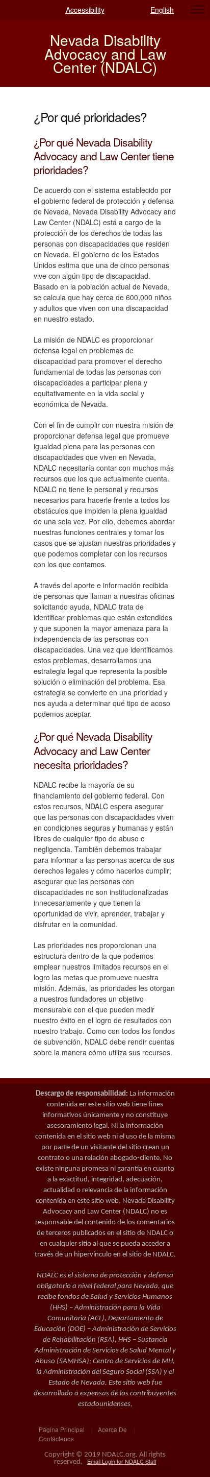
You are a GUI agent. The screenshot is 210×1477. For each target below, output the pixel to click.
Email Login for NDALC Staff (121, 1461)
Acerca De (112, 1429)
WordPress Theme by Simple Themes (157, 1469)
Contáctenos (56, 1438)
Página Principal (62, 1429)
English (162, 10)
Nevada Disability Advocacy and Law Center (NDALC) (105, 53)
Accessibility (85, 10)
